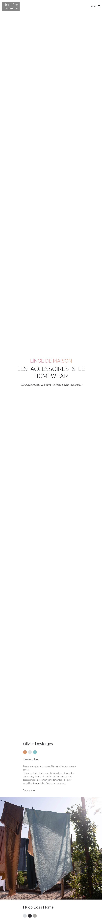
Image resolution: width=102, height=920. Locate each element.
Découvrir (27, 790)
